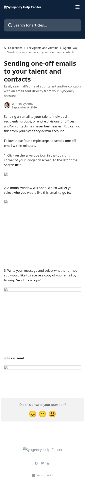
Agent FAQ (70, 48)
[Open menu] (77, 7)
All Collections (13, 48)
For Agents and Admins (42, 48)
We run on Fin (45, 475)
